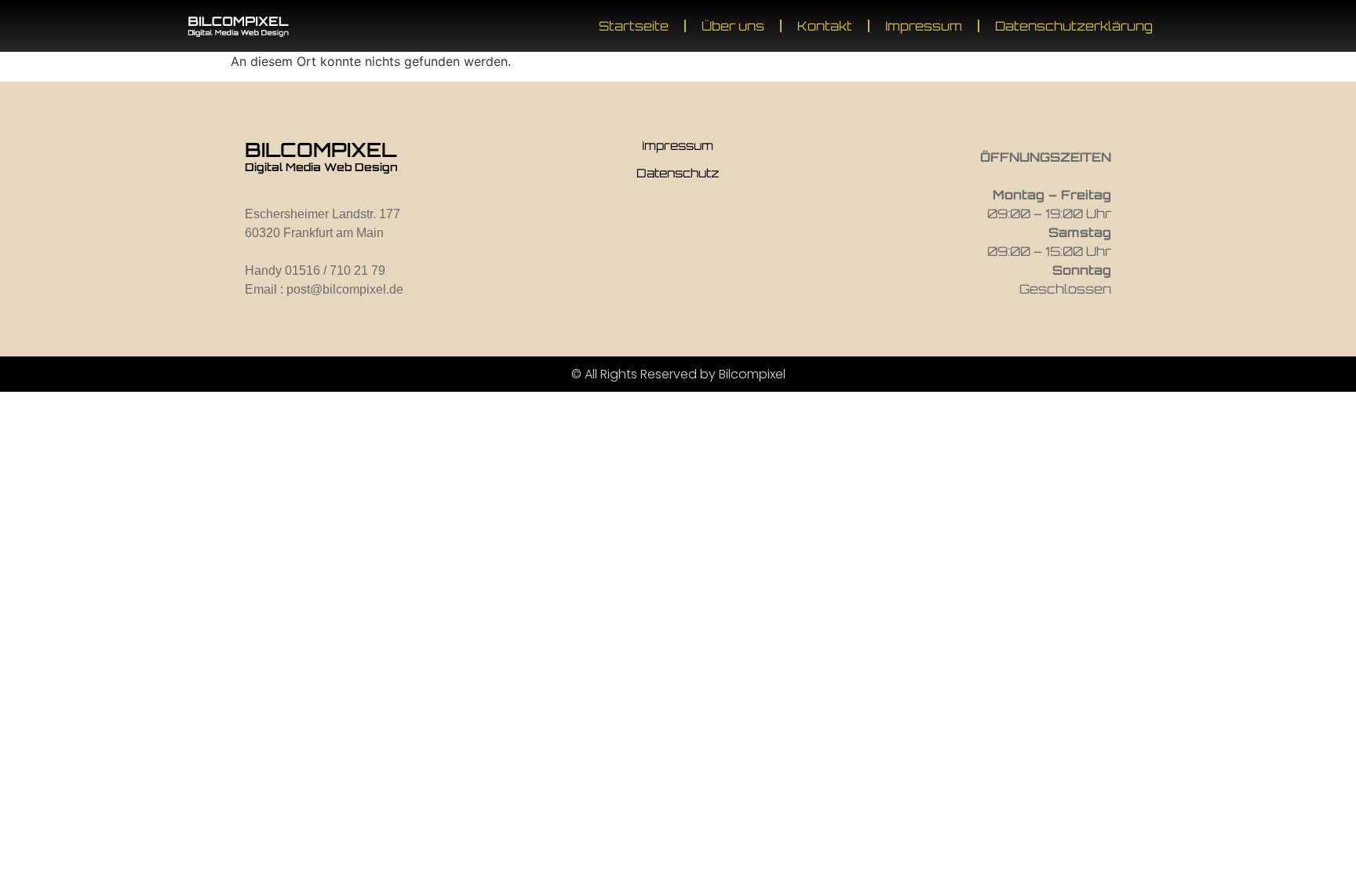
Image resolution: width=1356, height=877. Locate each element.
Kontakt (824, 26)
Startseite (634, 26)
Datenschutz (677, 173)
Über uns (733, 26)
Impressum (923, 26)
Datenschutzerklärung (1074, 26)
